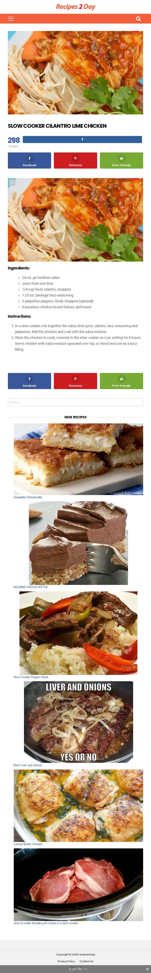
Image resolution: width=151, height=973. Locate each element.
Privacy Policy (66, 961)
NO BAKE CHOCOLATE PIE (31, 587)
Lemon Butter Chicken (28, 844)
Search (138, 19)
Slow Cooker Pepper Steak (31, 677)
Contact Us (86, 961)
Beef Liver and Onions (28, 765)
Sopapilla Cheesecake (28, 497)
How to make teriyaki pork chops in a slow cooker (46, 923)
